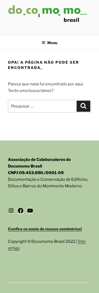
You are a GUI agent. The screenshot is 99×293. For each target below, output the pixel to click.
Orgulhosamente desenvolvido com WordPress (48, 280)
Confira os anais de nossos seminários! (45, 229)
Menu (52, 42)
